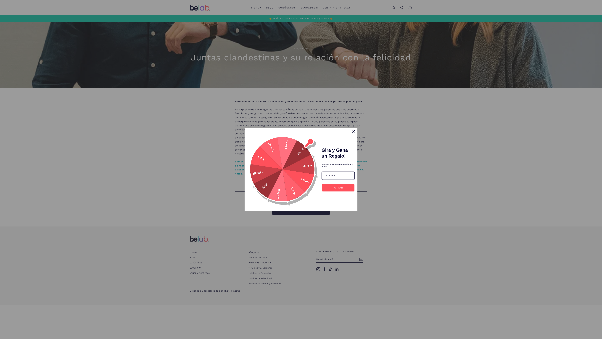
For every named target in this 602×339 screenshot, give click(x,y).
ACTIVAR (338, 187)
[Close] (353, 131)
